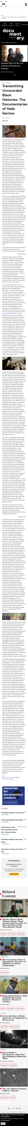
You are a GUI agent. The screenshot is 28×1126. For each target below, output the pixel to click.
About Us (14, 1112)
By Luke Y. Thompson (6, 930)
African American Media (8, 779)
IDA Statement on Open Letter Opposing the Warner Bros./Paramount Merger (9, 830)
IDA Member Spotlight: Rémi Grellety (12, 820)
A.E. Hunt (7, 117)
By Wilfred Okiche (5, 968)
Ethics (2, 1008)
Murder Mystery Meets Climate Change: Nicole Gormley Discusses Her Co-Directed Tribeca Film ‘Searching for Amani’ (14, 923)
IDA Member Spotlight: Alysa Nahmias (12, 812)
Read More (5, 814)
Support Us (21, 1112)
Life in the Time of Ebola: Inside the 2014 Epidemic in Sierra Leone (14, 1018)
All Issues (11, 24)
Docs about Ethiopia (14, 777)
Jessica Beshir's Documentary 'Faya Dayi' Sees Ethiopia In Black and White (14, 1055)
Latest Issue (17, 24)
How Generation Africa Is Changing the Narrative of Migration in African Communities (13, 962)
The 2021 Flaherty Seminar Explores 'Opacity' (14, 1090)
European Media (20, 1008)
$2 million (10, 216)
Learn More (14, 874)
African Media (5, 777)
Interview (3, 933)
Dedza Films (18, 769)
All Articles (5, 24)
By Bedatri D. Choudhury (7, 1061)
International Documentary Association (3, 4)
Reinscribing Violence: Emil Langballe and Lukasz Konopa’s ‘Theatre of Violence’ (14, 999)
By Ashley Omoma (5, 1093)
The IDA (3, 1112)
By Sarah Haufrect (5, 1022)
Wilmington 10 (6, 290)
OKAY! (3, 1123)
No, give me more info (5, 1120)
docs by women (11, 933)
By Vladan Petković (5, 1004)
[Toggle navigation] (26, 4)
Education (13, 1097)
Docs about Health (15, 1026)
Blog (8, 1112)
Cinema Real (4, 1065)
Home (2, 15)
